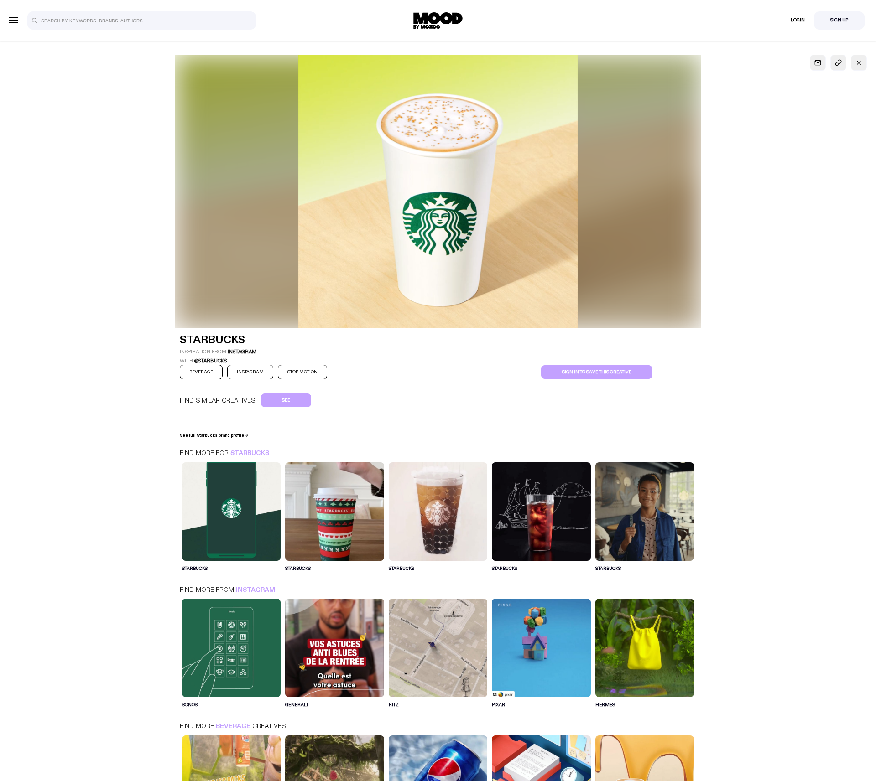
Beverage (233, 726)
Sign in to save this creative (596, 372)
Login (798, 20)
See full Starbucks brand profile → (214, 435)
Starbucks (249, 453)
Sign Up (839, 20)
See (286, 400)
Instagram (255, 589)
